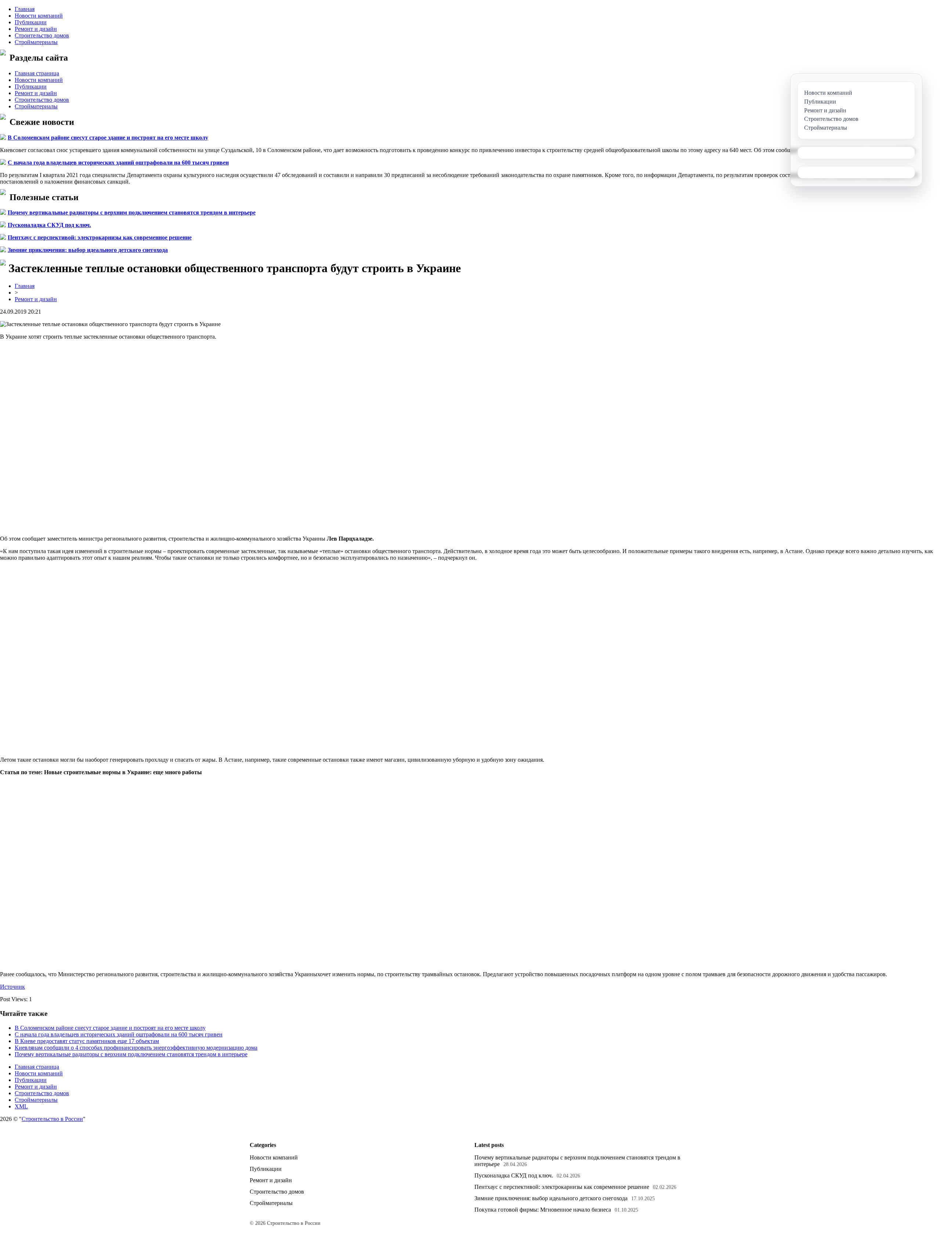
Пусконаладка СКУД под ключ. (49, 225)
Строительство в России (52, 1119)
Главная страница (37, 73)
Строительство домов (42, 35)
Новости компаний (39, 15)
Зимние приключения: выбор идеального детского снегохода (88, 250)
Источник (12, 987)
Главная (25, 9)
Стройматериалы (36, 42)
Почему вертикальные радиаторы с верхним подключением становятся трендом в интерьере (132, 212)
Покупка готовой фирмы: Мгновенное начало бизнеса (542, 1209)
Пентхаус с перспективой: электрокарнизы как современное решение (100, 237)
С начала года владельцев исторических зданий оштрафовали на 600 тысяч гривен (118, 162)
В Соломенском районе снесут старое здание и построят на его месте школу (108, 137)
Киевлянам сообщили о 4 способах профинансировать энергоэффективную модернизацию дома (136, 1048)
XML (21, 1106)
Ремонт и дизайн (36, 29)
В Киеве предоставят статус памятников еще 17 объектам (87, 1041)
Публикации (31, 22)
